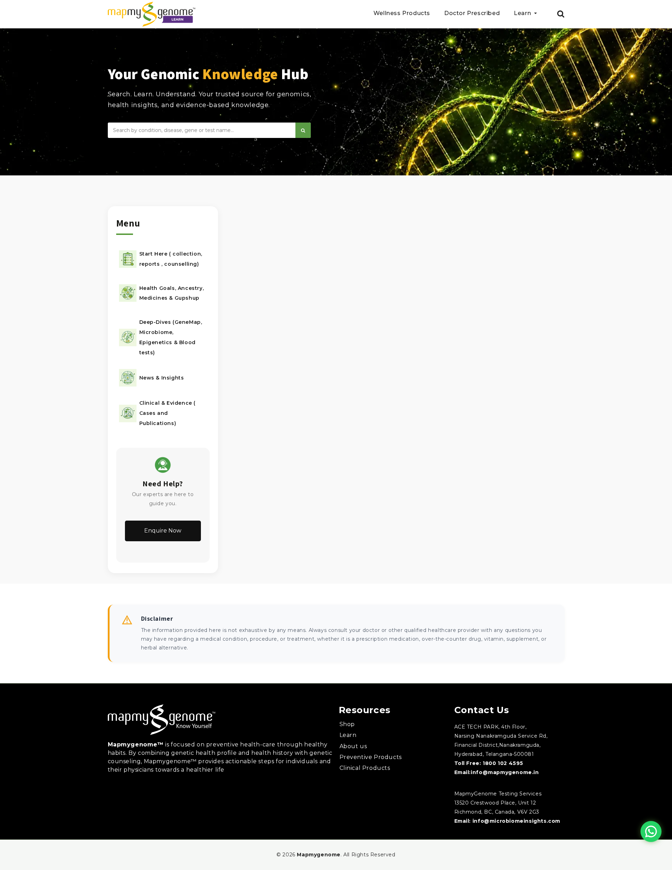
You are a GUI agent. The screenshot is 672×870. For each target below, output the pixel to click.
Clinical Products (365, 768)
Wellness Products (401, 13)
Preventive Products (371, 757)
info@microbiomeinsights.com (516, 821)
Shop (347, 724)
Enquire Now (162, 530)
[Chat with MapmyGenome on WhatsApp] (651, 831)
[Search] (303, 130)
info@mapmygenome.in (505, 772)
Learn (348, 735)
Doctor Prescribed (472, 13)
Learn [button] (523, 13)
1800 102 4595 (503, 763)
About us (353, 746)
